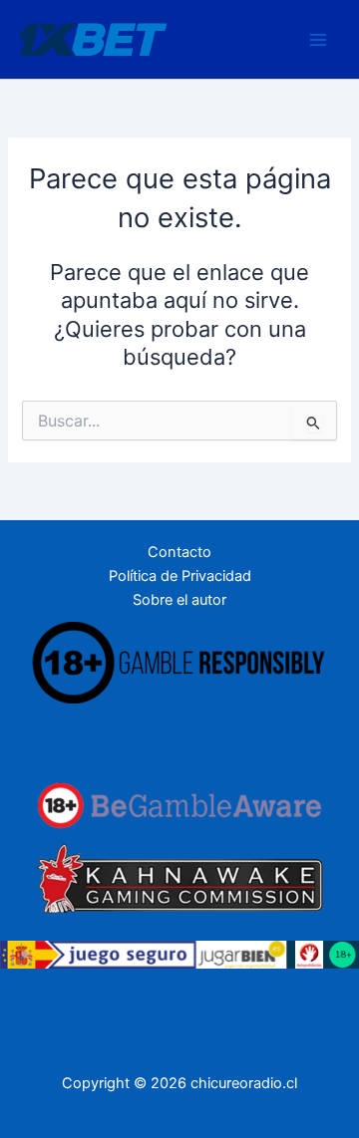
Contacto (179, 552)
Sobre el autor (179, 600)
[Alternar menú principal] (318, 40)
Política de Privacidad (180, 576)
